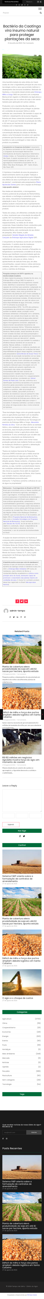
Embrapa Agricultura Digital (22, 237)
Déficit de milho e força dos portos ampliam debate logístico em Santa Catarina (21, 714)
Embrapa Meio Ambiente (17, 569)
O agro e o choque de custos (17, 998)
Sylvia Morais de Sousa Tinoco (27, 354)
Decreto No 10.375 (13, 524)
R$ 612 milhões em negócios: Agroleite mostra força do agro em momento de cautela (20, 759)
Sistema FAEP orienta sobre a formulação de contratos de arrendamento (17, 879)
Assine (34, 1132)
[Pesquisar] (41, 13)
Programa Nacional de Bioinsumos (25, 517)
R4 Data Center (32, 1295)
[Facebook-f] (20, 836)
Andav (6, 156)
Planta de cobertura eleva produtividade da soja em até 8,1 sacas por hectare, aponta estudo (20, 669)
